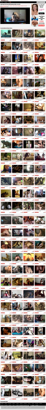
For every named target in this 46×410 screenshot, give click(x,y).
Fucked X (17, 403)
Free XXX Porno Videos (36, 405)
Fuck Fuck (40, 403)
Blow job (6, 403)
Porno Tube (9, 403)
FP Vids (33, 403)
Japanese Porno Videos (33, 405)
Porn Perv (29, 403)
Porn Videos (2, 403)
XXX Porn (14, 403)
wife (4, 6)
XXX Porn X (21, 403)
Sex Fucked (25, 403)
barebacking (1, 6)
